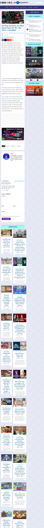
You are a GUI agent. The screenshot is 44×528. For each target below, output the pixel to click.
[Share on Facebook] (3, 40)
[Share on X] (5, 40)
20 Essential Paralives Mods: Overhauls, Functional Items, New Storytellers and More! (20, 442)
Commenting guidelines (19, 181)
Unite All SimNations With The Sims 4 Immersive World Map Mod (6, 496)
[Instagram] (3, 2)
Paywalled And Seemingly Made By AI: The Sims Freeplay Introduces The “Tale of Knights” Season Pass (6, 386)
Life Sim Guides (20, 295)
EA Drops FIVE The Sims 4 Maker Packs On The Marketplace (6, 243)
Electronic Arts (5, 37)
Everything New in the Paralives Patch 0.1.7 (6, 326)
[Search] (42, 3)
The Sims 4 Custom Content (19, 465)
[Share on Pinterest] (8, 40)
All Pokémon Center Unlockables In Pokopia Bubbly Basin (6, 467)
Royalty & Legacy (6, 434)
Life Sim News (6, 294)
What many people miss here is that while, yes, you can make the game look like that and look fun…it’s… (35, 31)
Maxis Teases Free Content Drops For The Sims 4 (19, 495)
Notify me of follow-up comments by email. (11, 216)
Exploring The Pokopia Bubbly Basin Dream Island (6, 523)
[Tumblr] (9, 2)
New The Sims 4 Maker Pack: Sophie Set (19, 355)
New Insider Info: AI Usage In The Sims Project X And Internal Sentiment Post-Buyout (19, 385)
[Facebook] (1, 2)
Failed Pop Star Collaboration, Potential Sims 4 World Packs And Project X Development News (19, 273)
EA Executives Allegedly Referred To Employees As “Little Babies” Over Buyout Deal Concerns (20, 329)
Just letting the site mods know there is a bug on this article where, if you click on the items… (35, 40)
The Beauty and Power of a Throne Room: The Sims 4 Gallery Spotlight (6, 440)
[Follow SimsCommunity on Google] (13, 40)
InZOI (6, 406)
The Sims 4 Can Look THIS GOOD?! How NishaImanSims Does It (6, 271)
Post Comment (6, 218)
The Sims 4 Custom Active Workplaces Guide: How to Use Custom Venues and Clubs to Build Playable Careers (19, 245)
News (6, 237)
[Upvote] (2, 190)
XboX (3, 147)
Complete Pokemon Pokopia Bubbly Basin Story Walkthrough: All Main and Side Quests (19, 301)
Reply (7, 190)
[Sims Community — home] (21, 2)
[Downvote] (4, 190)
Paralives (19, 436)
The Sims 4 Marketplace (19, 408)
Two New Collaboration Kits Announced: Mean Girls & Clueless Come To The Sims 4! (6, 356)
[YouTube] (11, 2)
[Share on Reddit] (10, 40)
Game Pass (13, 146)
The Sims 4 (11, 37)
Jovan (23, 33)
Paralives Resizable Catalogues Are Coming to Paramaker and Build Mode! (6, 300)
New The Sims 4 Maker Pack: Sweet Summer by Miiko (19, 411)
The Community (6, 266)
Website (3, 211)
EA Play (7, 146)
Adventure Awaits (19, 239)
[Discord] (7, 2)
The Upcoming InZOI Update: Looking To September (6, 410)
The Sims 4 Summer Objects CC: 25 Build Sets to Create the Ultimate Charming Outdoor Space (19, 471)
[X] (5, 2)
